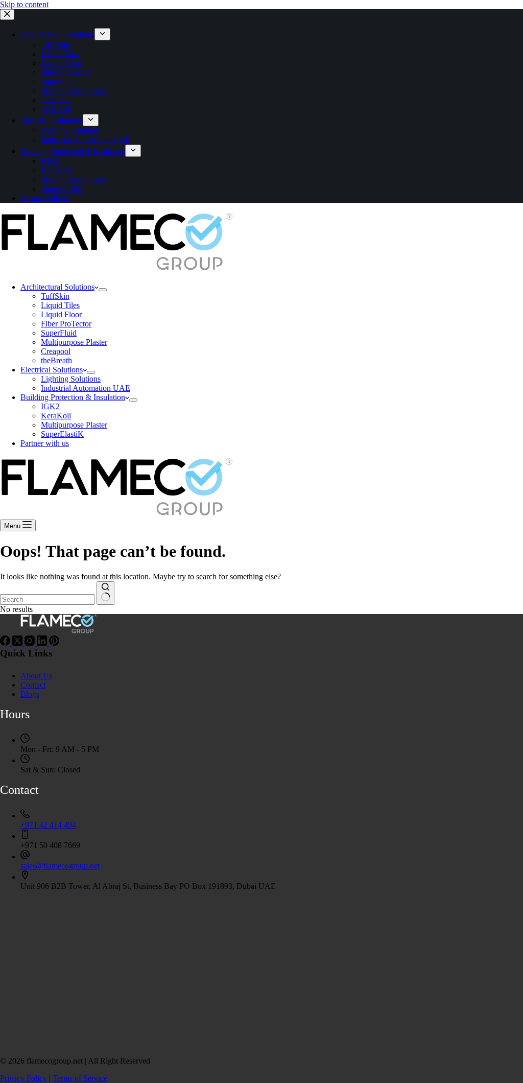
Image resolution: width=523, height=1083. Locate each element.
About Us (36, 675)
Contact (32, 684)
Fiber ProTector (66, 323)
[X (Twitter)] (18, 643)
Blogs (29, 694)
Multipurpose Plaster (74, 342)
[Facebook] (6, 643)
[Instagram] (31, 643)
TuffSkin (55, 296)
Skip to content (24, 4)
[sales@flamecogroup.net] (25, 856)
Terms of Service (80, 1078)
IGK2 (50, 406)
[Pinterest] (54, 643)
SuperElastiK (62, 434)
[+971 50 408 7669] (25, 836)
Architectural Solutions (57, 286)
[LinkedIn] (43, 643)
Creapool (55, 351)
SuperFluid (59, 332)
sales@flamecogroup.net (60, 865)
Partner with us (44, 443)
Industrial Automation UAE (85, 388)
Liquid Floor (61, 314)
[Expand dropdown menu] (103, 289)
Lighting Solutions (71, 378)
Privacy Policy (23, 1078)
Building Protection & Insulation (72, 397)
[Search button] (105, 593)
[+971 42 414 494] (25, 815)
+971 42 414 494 (48, 824)
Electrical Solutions (51, 369)
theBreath (56, 360)
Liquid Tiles (60, 305)
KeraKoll (56, 415)
